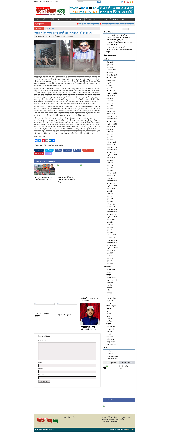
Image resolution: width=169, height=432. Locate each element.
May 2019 (110, 258)
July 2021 (110, 191)
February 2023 (111, 142)
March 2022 (110, 170)
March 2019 (110, 263)
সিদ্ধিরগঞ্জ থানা (111, 339)
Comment (42, 341)
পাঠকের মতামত (111, 298)
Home (40, 29)
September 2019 (112, 248)
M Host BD (130, 429)
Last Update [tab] (111, 363)
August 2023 (111, 126)
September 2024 (112, 93)
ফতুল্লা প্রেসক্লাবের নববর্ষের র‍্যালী (116, 47)
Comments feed (112, 356)
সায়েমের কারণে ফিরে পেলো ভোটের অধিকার (88, 328)
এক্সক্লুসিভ (109, 285)
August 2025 (111, 80)
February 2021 (111, 204)
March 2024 (110, 108)
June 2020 (110, 225)
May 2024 (110, 103)
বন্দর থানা (109, 303)
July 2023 (110, 129)
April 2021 (110, 199)
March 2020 (110, 232)
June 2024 (110, 101)
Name (40, 363)
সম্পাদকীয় (109, 334)
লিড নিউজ (109, 321)
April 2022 (110, 168)
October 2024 (111, 90)
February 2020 (111, 235)
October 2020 (111, 214)
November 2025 (112, 75)
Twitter (50, 150)
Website (41, 375)
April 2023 (110, 137)
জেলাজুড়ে (68, 19)
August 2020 (111, 219)
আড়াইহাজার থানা (112, 280)
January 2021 (111, 206)
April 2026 (110, 65)
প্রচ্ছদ (37, 19)
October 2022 (111, 152)
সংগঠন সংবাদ (111, 329)
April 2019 (110, 261)
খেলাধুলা (96, 19)
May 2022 (110, 165)
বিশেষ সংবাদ (79, 19)
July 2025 (110, 83)
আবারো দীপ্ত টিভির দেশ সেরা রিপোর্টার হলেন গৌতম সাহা (67, 179)
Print (49, 154)
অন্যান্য (124, 19)
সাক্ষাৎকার (110, 337)
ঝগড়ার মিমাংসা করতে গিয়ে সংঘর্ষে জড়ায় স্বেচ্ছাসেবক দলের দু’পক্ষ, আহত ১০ (114, 24)
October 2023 (111, 121)
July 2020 (110, 222)
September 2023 (112, 124)
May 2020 (110, 227)
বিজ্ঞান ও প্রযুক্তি (111, 306)
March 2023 (110, 139)
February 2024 (111, 111)
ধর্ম (107, 295)
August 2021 (111, 188)
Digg (59, 150)
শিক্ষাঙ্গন (88, 19)
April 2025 (110, 88)
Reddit (78, 150)
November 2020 (112, 212)
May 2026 (110, 62)
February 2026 (111, 70)
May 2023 (110, 134)
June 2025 (110, 85)
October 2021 (111, 183)
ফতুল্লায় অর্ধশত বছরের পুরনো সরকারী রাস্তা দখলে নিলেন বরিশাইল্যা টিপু (63, 32)
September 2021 (112, 186)
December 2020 (112, 209)
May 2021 (110, 196)
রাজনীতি (52, 19)
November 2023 (112, 119)
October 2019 (111, 245)
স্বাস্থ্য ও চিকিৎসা (111, 344)
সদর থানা (109, 332)
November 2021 (112, 181)
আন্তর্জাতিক (110, 283)
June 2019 (110, 255)
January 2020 (111, 237)
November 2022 (112, 150)
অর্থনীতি (109, 275)
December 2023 (112, 116)
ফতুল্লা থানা (110, 301)
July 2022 (110, 160)
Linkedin (68, 150)
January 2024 (111, 114)
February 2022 (111, 173)
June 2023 (110, 132)
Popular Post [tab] (127, 363)
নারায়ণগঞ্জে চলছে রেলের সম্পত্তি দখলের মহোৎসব (43, 178)
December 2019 (112, 240)
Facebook (39, 150)
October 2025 (111, 78)
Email (40, 369)
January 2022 (111, 176)
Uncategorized (111, 270)
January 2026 (111, 72)
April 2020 (110, 230)
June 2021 (110, 194)
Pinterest (40, 154)
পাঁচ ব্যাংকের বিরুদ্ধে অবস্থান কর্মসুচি (80, 24)
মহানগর (60, 19)
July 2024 (110, 98)
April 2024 (110, 106)
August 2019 (111, 250)
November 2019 (112, 243)
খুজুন (99, 1)
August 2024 (111, 96)
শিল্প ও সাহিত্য (114, 19)
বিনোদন (105, 19)
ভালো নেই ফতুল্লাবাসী (65, 315)
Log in (109, 351)
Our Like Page (108, 400)
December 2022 (112, 147)
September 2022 (112, 155)
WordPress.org (112, 359)
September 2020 (112, 217)
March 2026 (110, 67)
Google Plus (89, 150)
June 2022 (110, 163)
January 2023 (111, 145)
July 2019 (110, 253)
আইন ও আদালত (111, 277)
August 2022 (111, 158)
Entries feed (111, 353)
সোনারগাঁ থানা (111, 342)
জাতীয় (44, 19)
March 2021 (110, 201)
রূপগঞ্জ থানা (110, 319)
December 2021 (112, 178)
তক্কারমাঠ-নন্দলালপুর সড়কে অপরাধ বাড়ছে (90, 299)
